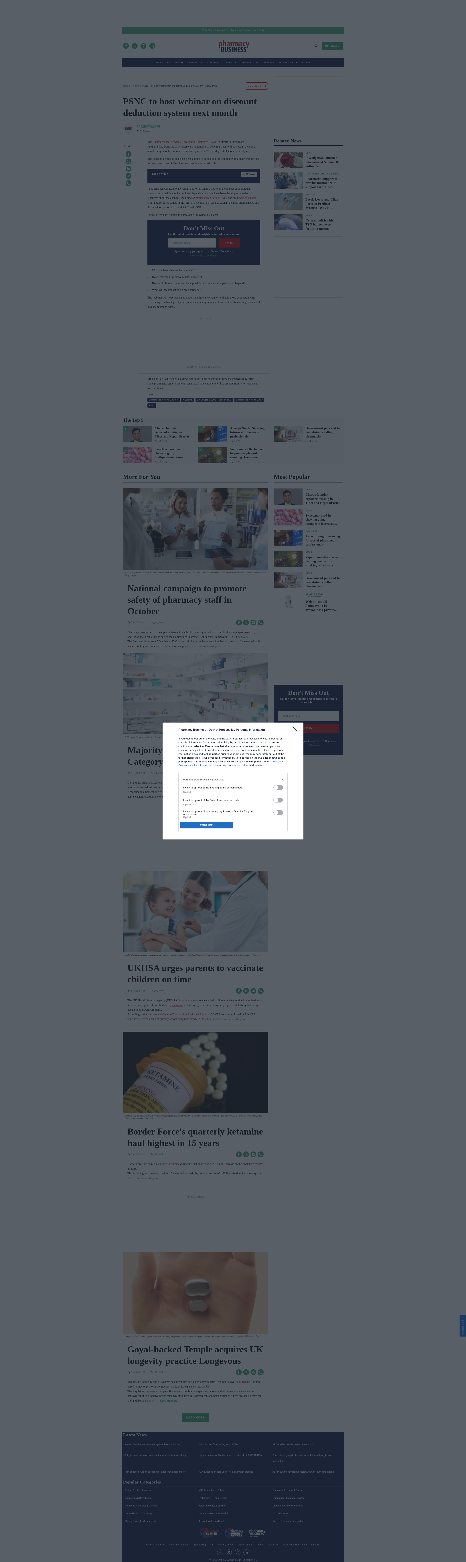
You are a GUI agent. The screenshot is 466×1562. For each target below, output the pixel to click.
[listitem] (233, 779)
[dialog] (233, 781)
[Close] (296, 730)
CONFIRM (207, 825)
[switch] (278, 787)
